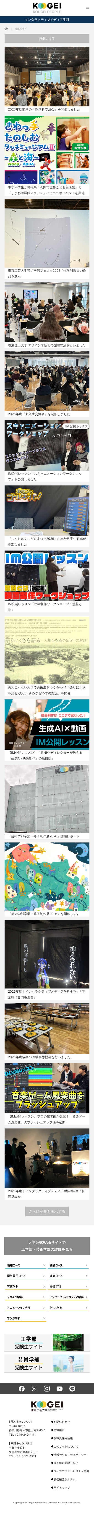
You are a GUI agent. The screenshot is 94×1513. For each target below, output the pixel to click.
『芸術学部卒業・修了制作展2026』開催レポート (44, 836)
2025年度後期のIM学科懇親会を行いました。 (41, 1057)
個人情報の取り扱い (66, 1463)
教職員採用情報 (63, 1438)
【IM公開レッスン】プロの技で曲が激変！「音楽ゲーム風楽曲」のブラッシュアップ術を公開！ (46, 1119)
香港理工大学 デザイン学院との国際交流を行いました (47, 345)
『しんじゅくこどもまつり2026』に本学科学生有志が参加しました (47, 541)
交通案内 (59, 1430)
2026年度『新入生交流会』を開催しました (39, 414)
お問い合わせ (62, 1421)
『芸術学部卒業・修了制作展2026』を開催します (44, 914)
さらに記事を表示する (47, 1211)
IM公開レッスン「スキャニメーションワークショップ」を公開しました (45, 476)
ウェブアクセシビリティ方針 (71, 1471)
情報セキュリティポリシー (70, 1454)
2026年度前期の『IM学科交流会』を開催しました (44, 109)
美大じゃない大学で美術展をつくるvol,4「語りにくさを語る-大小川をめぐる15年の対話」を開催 (47, 690)
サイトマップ (62, 1487)
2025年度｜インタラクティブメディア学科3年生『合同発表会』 (46, 1194)
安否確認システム (65, 1479)
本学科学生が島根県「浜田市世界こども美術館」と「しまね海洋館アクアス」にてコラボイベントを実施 (46, 190)
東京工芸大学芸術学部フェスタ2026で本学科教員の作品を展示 (47, 273)
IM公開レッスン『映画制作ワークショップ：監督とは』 (45, 607)
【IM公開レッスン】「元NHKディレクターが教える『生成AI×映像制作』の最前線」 (45, 755)
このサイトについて (66, 1446)
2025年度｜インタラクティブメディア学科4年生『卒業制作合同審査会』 (46, 994)
